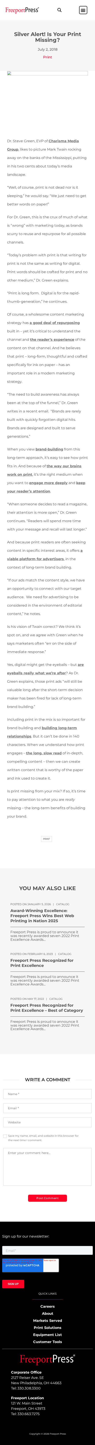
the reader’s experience (52, 339)
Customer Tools (47, 1342)
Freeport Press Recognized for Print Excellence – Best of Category (46, 1008)
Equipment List (47, 1335)
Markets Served (47, 1321)
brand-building (49, 449)
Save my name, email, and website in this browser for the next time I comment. (43, 1138)
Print (47, 57)
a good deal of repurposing (55, 323)
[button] (59, 10)
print (46, 838)
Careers (47, 1306)
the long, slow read (44, 753)
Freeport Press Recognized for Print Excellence (42, 963)
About (47, 1313)
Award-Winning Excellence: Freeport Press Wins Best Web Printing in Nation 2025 (42, 915)
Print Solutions (47, 1328)
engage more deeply (48, 483)
